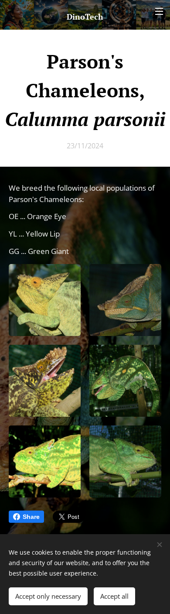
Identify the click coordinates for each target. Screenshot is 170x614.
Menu (159, 11)
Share (31, 516)
